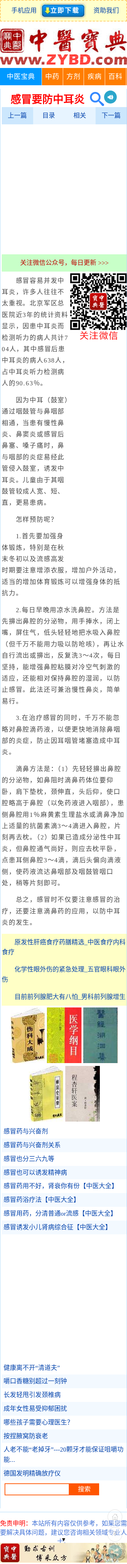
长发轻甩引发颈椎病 (32, 1394)
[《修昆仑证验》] (46, 1119)
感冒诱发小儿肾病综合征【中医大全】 (57, 1227)
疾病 (94, 76)
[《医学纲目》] (64, 1061)
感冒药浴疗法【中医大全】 (42, 1199)
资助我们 (106, 10)
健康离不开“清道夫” (32, 1367)
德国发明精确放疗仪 (32, 1473)
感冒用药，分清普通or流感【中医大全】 (60, 1213)
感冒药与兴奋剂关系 (32, 1145)
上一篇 (17, 115)
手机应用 (25, 10)
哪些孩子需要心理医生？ (38, 1422)
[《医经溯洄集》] (100, 1061)
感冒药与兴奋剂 (26, 1131)
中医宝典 (21, 76)
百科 (115, 76)
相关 (79, 115)
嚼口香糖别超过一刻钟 (35, 1381)
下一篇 (111, 115)
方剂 (73, 76)
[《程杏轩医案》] (82, 1119)
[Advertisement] (63, 189)
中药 (52, 76)
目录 (48, 115)
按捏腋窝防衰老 (26, 1436)
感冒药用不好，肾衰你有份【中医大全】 (61, 1186)
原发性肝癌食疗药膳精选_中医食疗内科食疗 (64, 947)
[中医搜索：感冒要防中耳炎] (94, 99)
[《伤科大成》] (28, 1061)
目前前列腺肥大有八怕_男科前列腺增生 (70, 996)
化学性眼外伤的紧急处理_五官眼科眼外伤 (64, 974)
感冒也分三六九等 (29, 1158)
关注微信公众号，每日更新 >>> (64, 262)
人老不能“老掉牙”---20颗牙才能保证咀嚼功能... (63, 1454)
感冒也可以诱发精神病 (35, 1172)
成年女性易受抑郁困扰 (35, 1408)
